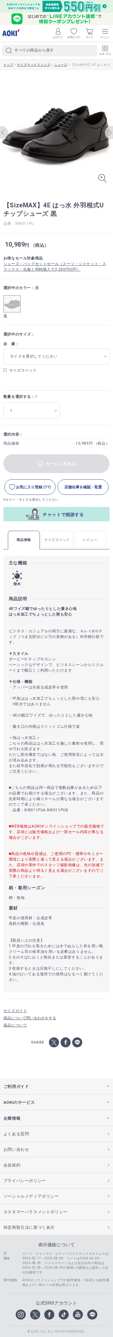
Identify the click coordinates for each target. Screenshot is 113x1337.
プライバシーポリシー (24, 1180)
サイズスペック (23, 370)
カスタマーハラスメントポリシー (35, 1211)
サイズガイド (15, 1011)
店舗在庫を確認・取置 (83, 487)
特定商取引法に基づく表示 (29, 1227)
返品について (15, 1025)
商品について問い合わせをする (29, 1018)
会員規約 (11, 1165)
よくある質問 (16, 1134)
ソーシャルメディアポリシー (31, 1196)
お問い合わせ (16, 1149)
